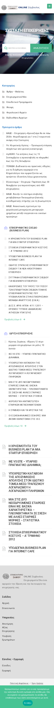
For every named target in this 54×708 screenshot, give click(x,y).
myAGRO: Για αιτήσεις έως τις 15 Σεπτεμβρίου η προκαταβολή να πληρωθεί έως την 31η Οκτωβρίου (27, 157)
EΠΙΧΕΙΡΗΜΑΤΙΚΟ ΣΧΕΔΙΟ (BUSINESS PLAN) (23, 229)
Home (6, 36)
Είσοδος (6, 665)
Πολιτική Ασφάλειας (19, 683)
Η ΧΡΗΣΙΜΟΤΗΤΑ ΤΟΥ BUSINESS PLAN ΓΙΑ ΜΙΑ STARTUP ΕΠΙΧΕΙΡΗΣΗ (28, 240)
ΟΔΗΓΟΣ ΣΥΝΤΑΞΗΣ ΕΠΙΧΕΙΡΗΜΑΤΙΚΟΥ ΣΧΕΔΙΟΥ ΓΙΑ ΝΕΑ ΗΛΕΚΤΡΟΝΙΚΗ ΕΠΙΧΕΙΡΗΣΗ (28, 268)
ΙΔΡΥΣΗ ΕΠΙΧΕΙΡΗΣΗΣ (21, 333)
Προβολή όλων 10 (14, 426)
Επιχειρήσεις (28, 58)
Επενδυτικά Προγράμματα (19, 102)
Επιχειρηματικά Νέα (16, 97)
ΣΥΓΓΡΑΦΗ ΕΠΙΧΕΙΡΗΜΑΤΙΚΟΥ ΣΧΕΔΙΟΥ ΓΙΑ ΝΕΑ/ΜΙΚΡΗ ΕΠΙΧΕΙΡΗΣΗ (29, 279)
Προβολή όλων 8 (13, 319)
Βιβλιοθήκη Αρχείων (37, 36)
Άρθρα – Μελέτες (15, 91)
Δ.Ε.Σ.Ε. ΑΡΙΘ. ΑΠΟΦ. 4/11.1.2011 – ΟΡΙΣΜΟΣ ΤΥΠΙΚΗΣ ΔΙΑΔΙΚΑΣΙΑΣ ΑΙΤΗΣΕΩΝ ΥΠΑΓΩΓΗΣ (26, 309)
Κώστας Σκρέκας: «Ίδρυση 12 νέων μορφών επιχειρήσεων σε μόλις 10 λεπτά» (26, 345)
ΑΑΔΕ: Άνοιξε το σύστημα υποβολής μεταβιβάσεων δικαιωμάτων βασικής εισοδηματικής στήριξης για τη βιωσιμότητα (28, 197)
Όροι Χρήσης (37, 683)
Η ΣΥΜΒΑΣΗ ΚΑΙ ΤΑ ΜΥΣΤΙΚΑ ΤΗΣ (26, 410)
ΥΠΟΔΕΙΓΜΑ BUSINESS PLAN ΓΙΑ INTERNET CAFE (25, 258)
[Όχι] (50, 698)
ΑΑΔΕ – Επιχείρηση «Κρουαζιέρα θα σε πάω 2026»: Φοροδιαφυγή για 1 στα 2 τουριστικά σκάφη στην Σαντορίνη (28, 137)
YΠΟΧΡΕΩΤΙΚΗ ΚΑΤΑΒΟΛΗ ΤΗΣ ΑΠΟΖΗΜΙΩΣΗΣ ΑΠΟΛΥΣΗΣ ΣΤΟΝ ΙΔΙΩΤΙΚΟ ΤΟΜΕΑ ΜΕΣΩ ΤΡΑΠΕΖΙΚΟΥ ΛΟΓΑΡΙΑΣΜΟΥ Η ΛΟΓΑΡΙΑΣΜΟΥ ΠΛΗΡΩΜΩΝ (27, 370)
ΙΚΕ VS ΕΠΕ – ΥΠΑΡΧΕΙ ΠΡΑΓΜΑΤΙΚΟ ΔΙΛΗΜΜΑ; (27, 356)
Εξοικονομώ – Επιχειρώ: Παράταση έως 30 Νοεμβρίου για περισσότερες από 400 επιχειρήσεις (27, 185)
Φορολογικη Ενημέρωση (38, 55)
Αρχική (5, 603)
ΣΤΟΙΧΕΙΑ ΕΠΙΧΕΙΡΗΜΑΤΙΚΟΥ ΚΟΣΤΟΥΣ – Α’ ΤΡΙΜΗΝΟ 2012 (28, 249)
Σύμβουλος (18, 36)
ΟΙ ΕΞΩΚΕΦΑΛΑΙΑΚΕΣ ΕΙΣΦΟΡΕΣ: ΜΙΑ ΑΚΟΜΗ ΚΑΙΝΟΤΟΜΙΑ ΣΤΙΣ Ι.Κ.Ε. (27, 417)
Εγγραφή (6, 670)
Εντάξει (27, 703)
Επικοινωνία (8, 608)
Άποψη (10, 107)
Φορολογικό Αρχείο (16, 112)
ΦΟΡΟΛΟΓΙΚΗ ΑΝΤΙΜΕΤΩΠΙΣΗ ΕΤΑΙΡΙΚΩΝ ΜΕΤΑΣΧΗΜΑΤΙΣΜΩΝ (25, 403)
